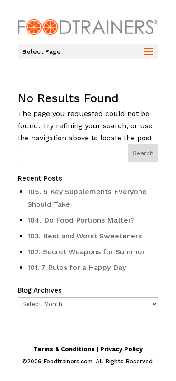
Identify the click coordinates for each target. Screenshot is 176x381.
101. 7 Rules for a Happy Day (77, 267)
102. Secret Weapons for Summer (86, 251)
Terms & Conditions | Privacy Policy (88, 349)
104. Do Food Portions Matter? (81, 220)
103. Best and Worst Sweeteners (85, 236)
